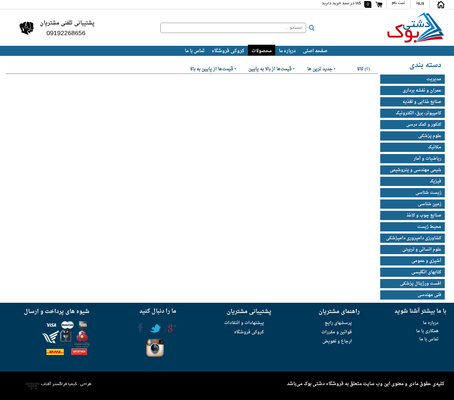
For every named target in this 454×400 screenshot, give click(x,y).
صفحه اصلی (315, 50)
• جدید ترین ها (321, 68)
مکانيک (434, 147)
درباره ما (287, 50)
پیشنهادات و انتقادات (244, 323)
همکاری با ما (427, 330)
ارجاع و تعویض (337, 341)
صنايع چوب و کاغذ (423, 215)
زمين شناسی (429, 204)
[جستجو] (312, 28)
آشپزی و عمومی (426, 261)
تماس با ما (195, 50)
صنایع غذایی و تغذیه (422, 102)
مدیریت (433, 79)
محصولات (261, 50)
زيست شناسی (428, 193)
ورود (420, 3)
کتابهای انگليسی (426, 272)
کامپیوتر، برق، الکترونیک (418, 113)
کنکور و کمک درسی (423, 124)
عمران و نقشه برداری (422, 90)
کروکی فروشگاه (228, 50)
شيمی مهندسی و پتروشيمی (415, 170)
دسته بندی (425, 65)
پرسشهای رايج (338, 323)
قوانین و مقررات (336, 332)
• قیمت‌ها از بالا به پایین (271, 68)
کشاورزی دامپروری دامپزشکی (413, 238)
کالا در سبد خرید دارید (341, 3)
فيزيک (435, 181)
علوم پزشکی (429, 136)
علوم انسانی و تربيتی (421, 249)
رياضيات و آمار (427, 159)
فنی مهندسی (429, 295)
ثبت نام (398, 3)
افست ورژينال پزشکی (420, 283)
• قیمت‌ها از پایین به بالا (213, 68)
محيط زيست (429, 227)
